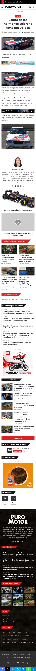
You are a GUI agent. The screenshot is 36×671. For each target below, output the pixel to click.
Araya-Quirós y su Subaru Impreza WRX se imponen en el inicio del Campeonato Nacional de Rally (9, 282)
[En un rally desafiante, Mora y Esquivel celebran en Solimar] (9, 249)
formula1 (10, 635)
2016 (9, 632)
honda (17, 635)
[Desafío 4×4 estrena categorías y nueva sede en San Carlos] (7, 406)
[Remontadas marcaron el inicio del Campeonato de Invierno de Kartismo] (18, 603)
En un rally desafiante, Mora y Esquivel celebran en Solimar (9, 258)
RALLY (21, 12)
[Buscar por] (33, 7)
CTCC (19, 632)
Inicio (16, 12)
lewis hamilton (26, 635)
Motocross (16, 639)
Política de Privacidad (8, 622)
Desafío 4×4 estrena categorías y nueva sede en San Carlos (24, 405)
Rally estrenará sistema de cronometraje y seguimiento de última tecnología (25, 281)
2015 (4, 632)
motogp (24, 639)
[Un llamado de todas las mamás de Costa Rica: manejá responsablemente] (7, 396)
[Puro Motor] (13, 6)
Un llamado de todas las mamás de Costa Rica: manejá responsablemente (24, 396)
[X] (18, 186)
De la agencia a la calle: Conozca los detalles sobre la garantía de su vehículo (24, 386)
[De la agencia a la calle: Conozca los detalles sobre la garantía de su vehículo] (7, 387)
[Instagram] (23, 186)
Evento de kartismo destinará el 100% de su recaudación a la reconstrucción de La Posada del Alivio (22, 417)
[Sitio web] (12, 186)
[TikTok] (23, 541)
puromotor (15, 642)
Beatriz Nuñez (8, 32)
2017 (14, 632)
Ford (4, 635)
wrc (4, 645)
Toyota (31, 642)
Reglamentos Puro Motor (9, 619)
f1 (30, 632)
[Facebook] (15, 186)
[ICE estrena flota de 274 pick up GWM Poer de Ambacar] (18, 597)
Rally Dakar (23, 642)
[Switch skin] (30, 7)
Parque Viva (6, 642)
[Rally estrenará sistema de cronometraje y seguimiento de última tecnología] (26, 271)
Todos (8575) (18, 438)
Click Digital (27, 657)
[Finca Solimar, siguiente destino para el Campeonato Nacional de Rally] (26, 249)
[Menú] (3, 7)
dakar (25, 632)
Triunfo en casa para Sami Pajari (14, 2)
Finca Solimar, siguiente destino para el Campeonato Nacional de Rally (26, 258)
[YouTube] (21, 186)
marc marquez (6, 639)
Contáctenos (5, 616)
